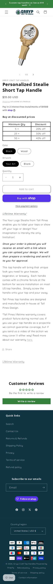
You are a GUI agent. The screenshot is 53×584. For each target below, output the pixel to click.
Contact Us (12, 431)
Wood (24, 151)
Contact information (28, 577)
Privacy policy (39, 568)
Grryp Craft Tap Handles (24, 564)
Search (10, 424)
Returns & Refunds (16, 438)
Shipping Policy (14, 445)
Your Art (11, 163)
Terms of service (15, 460)
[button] (6, 12)
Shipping (6, 101)
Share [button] (8, 349)
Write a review (26, 401)
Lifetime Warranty (13, 361)
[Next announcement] (47, 4)
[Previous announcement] (6, 4)
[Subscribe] (43, 487)
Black (9, 151)
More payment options (27, 206)
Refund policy (14, 467)
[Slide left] (19, 74)
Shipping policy (37, 573)
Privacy (10, 452)
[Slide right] (33, 74)
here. (30, 339)
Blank (27, 163)
